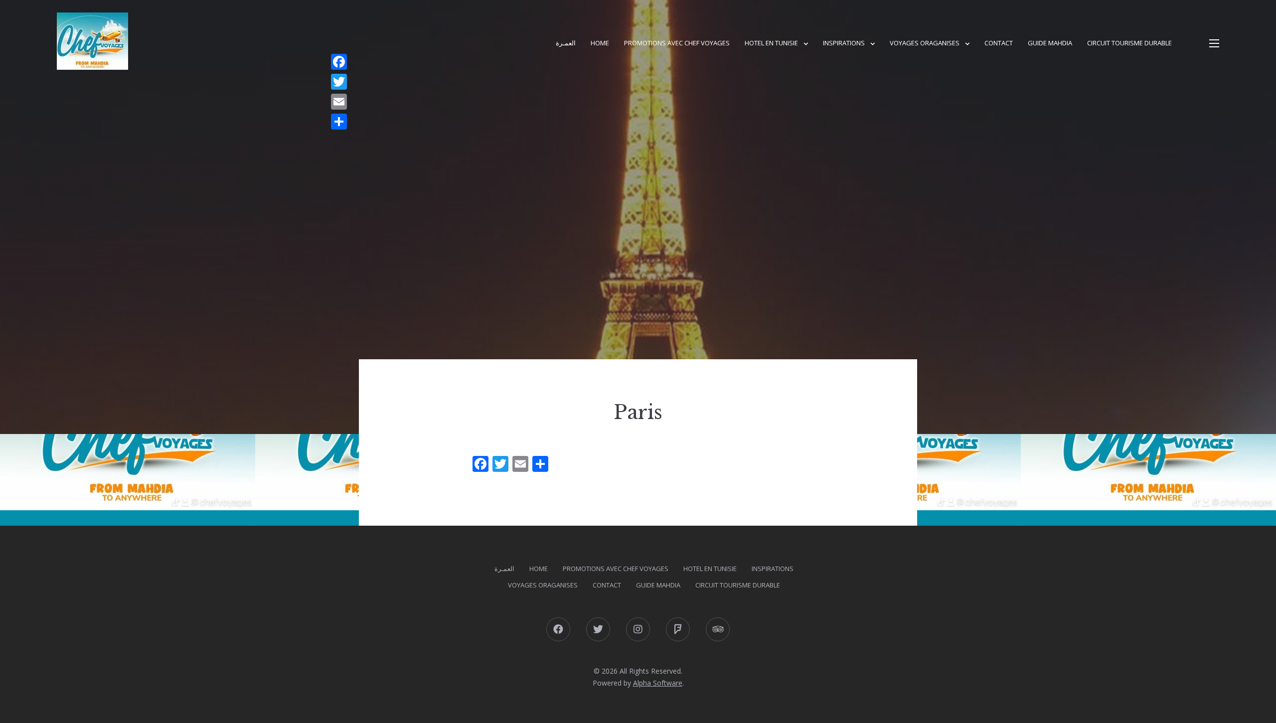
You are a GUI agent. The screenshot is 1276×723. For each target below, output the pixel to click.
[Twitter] (339, 82)
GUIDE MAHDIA (1050, 42)
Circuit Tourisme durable (1129, 42)
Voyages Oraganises (924, 42)
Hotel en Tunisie (771, 42)
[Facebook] (339, 62)
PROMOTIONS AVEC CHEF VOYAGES (677, 42)
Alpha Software (657, 683)
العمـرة (566, 42)
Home (600, 42)
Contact (998, 42)
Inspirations (844, 42)
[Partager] (339, 122)
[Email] (339, 102)
